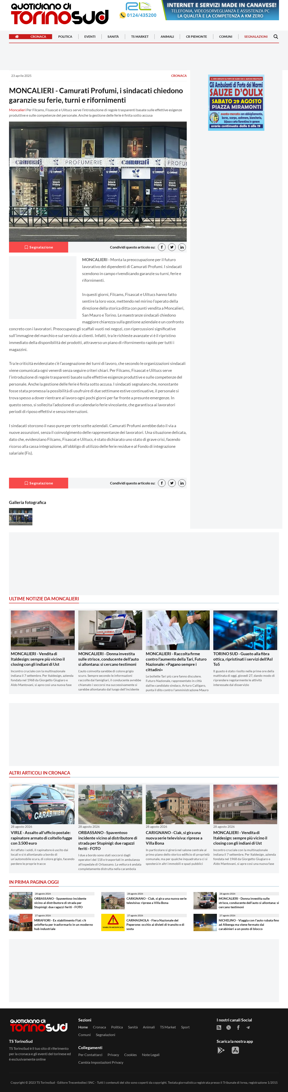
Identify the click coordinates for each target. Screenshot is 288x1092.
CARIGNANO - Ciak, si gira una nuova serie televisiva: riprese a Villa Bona (174, 838)
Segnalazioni (256, 37)
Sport (185, 1027)
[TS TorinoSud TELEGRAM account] (248, 1027)
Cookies (130, 1054)
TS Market (139, 37)
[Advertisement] (236, 165)
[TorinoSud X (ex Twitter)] (228, 1027)
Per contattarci (90, 1054)
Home (83, 1027)
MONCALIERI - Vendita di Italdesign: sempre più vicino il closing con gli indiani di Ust (38, 659)
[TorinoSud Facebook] (238, 1027)
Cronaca (38, 37)
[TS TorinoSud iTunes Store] (235, 1050)
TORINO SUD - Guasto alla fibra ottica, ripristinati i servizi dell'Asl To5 (243, 659)
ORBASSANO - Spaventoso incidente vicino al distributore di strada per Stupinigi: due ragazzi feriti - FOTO (107, 840)
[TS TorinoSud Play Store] (221, 1050)
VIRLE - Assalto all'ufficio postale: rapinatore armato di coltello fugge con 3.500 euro (41, 838)
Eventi (89, 37)
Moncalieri (17, 110)
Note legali (151, 1054)
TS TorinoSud (45, 1082)
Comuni (225, 37)
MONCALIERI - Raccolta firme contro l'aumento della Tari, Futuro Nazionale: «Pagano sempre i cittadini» (176, 661)
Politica (65, 37)
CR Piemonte (196, 37)
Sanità (113, 37)
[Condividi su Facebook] (162, 247)
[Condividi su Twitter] (172, 247)
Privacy (113, 1054)
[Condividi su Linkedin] (182, 247)
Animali (167, 37)
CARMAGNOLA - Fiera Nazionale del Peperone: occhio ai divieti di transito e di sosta (155, 924)
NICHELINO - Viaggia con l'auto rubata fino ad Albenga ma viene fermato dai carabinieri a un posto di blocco (249, 924)
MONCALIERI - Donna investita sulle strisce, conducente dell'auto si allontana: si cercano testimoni (108, 659)
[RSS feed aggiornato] (219, 1027)
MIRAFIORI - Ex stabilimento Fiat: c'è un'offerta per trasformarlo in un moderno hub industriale (63, 924)
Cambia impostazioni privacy (100, 1062)
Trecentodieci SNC (81, 1082)
